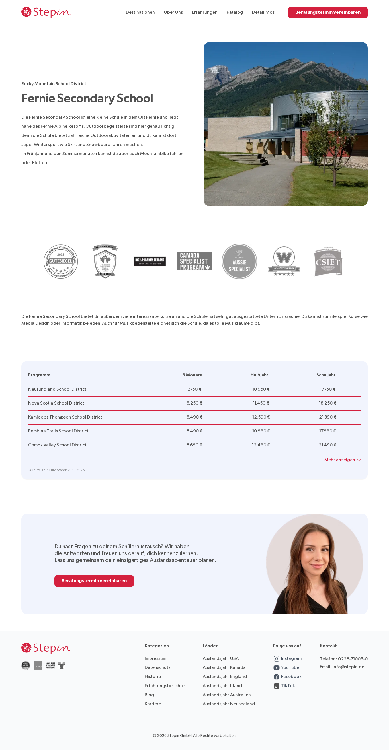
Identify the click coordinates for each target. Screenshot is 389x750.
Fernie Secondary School (54, 316)
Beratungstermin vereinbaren (328, 12)
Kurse (354, 316)
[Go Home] (46, 12)
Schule (201, 316)
